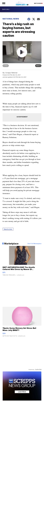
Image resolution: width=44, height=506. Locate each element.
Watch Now (38, 3)
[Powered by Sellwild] (38, 369)
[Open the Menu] (4, 3)
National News (11, 19)
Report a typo (8, 229)
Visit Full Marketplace (34, 243)
